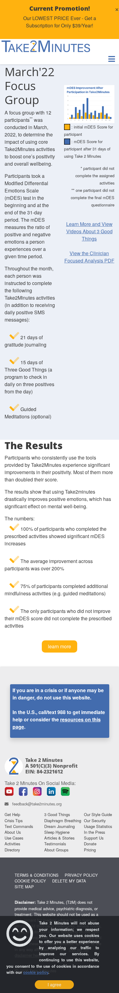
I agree (54, 984)
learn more (59, 646)
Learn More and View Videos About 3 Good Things (89, 231)
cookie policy (35, 972)
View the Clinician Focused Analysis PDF (89, 257)
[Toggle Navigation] (111, 59)
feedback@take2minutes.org (37, 804)
